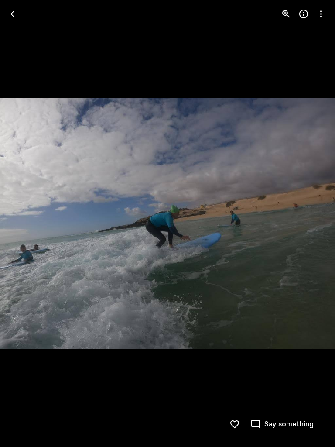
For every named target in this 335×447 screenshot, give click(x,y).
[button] (24, 223)
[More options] (321, 14)
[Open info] (303, 14)
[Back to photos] (13, 13)
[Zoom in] (286, 14)
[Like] (234, 424)
